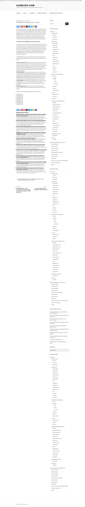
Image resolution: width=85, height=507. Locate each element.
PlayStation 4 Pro (56, 61)
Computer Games (54, 33)
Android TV (55, 96)
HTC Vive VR (55, 110)
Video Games (52, 31)
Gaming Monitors (54, 154)
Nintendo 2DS (55, 43)
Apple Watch (55, 135)
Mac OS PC (55, 37)
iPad (55, 79)
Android (54, 76)
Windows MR (55, 129)
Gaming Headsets (54, 150)
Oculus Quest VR (56, 117)
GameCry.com (25, 5)
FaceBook (54, 139)
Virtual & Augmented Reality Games (58, 100)
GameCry (28, 20)
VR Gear (52, 164)
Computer (18, 13)
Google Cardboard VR (57, 104)
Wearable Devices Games (56, 133)
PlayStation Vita (56, 63)
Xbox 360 (54, 67)
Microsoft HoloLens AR (57, 112)
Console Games (54, 41)
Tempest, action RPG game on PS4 (56, 339)
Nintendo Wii (55, 51)
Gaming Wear (53, 158)
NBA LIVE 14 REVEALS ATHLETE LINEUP (25, 138)
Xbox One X (55, 71)
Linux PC (54, 35)
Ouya (54, 55)
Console (24, 13)
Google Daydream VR (57, 106)
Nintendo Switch (56, 49)
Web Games (53, 137)
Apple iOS (54, 78)
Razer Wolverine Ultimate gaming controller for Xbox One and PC (30, 126)
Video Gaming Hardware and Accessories (30, 179)
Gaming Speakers (54, 156)
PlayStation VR (55, 123)
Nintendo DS (55, 47)
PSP (53, 65)
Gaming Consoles (54, 146)
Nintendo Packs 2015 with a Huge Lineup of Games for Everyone (30, 144)
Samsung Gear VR (56, 125)
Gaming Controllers (54, 148)
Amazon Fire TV (56, 94)
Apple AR (54, 102)
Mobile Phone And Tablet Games (57, 74)
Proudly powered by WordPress (22, 504)
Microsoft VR (55, 114)
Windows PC (55, 39)
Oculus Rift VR (55, 119)
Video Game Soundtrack (55, 162)
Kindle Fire (54, 88)
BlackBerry (55, 86)
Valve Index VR (55, 127)
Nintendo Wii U (55, 53)
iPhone (55, 81)
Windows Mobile (56, 90)
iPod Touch (56, 83)
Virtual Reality (32, 13)
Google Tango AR (56, 108)
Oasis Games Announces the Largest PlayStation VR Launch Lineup (31, 149)
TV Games (53, 92)
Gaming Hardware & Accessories (55, 13)
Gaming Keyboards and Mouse (57, 152)
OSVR (54, 121)
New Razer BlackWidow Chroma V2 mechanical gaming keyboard (31, 120)
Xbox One (54, 69)
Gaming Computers (54, 144)
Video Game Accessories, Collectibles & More (59, 160)
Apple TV (54, 98)
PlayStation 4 (55, 59)
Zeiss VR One (55, 131)
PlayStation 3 (55, 57)
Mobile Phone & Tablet (42, 13)
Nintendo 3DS (55, 45)
